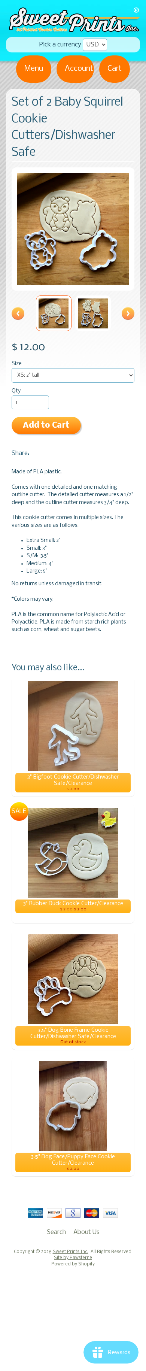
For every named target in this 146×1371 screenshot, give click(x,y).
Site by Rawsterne (73, 1258)
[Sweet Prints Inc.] (73, 29)
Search (56, 1232)
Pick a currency (60, 44)
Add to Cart (46, 425)
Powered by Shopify (73, 1264)
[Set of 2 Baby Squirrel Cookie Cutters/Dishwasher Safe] (54, 313)
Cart (114, 69)
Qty (16, 391)
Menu (33, 69)
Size (17, 364)
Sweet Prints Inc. (70, 1252)
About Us (86, 1232)
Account (79, 69)
